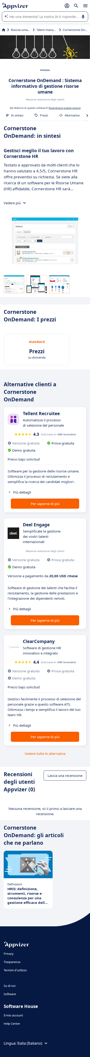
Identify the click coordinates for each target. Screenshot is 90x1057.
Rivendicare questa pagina (65, 108)
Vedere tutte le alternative (45, 753)
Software (10, 994)
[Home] (3, 29)
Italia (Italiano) (29, 1043)
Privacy (9, 954)
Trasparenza (12, 962)
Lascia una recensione (65, 775)
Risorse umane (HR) (21, 30)
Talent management (46, 30)
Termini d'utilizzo (15, 970)
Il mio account (13, 1015)
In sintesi (17, 115)
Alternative (72, 115)
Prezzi (44, 115)
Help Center (12, 1023)
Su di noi (9, 986)
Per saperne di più (45, 503)
